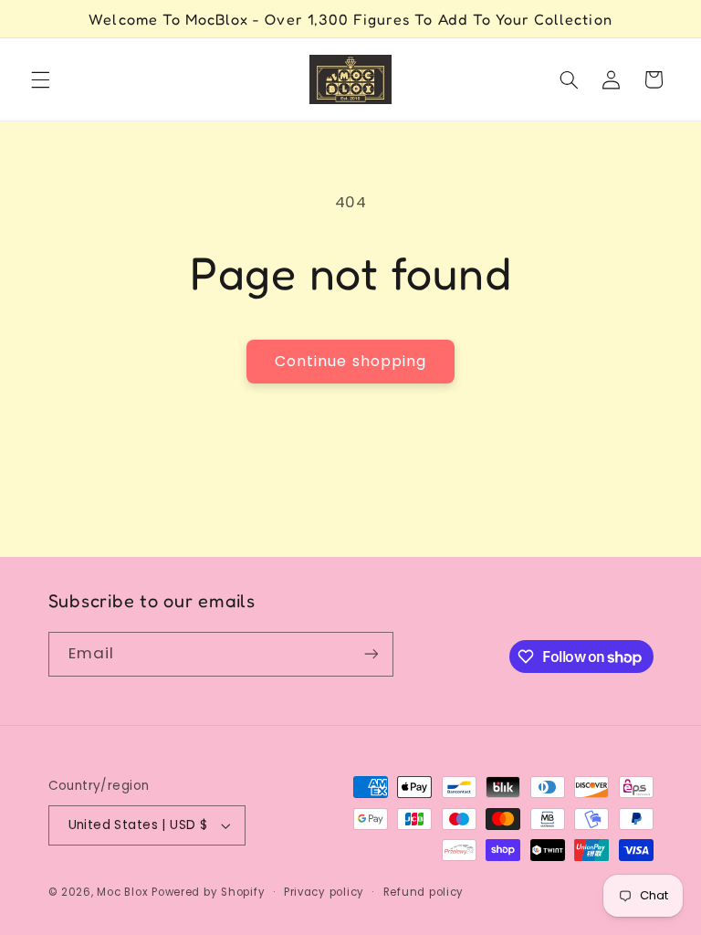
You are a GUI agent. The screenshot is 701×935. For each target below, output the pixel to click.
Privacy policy (324, 892)
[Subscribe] (371, 654)
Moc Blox (122, 892)
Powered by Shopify (208, 892)
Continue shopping (350, 361)
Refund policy (424, 892)
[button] (40, 79)
